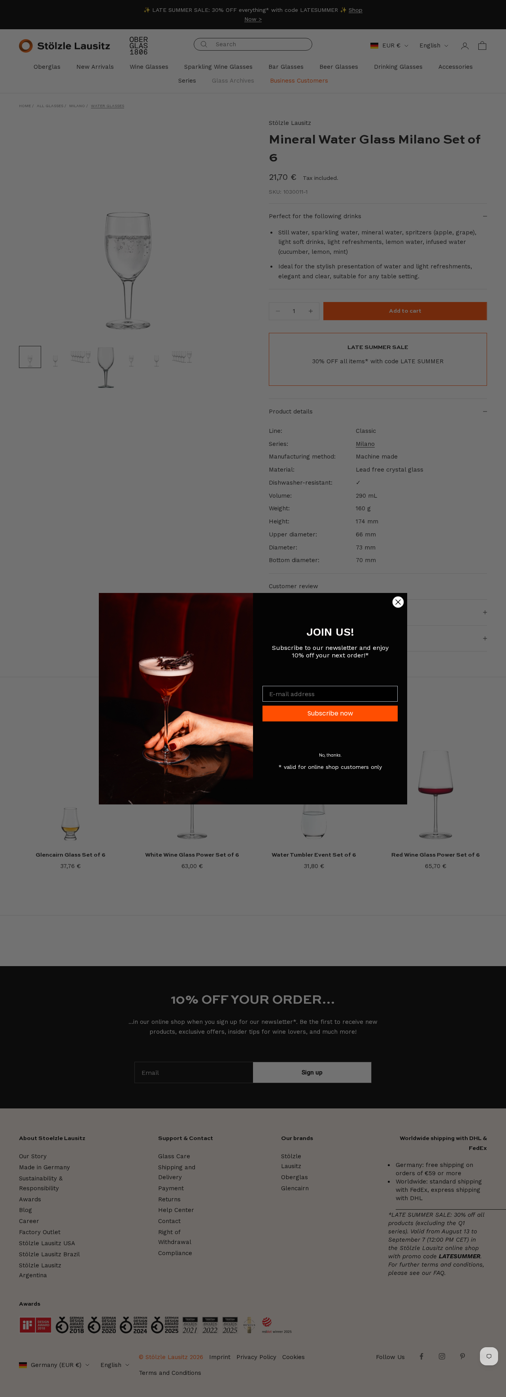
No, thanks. (330, 755)
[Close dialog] (398, 602)
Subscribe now (330, 713)
